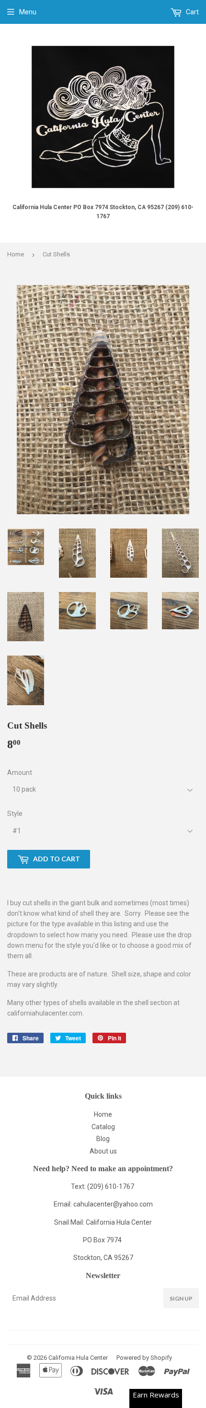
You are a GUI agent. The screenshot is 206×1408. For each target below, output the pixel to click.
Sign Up (181, 1298)
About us (103, 1151)
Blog (103, 1139)
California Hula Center (78, 1357)
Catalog (103, 1127)
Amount (19, 772)
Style (15, 813)
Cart (191, 12)
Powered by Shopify (144, 1357)
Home (15, 254)
